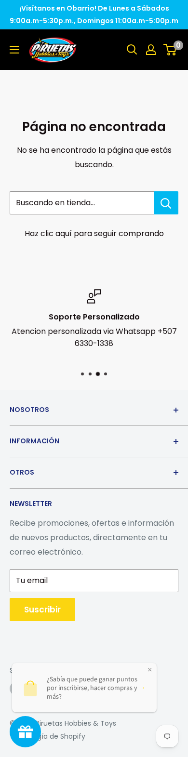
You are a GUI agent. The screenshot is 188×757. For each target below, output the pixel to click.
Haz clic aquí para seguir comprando (94, 233)
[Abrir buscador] (132, 49)
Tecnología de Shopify (47, 736)
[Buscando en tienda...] (166, 202)
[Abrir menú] (14, 49)
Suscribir (42, 609)
